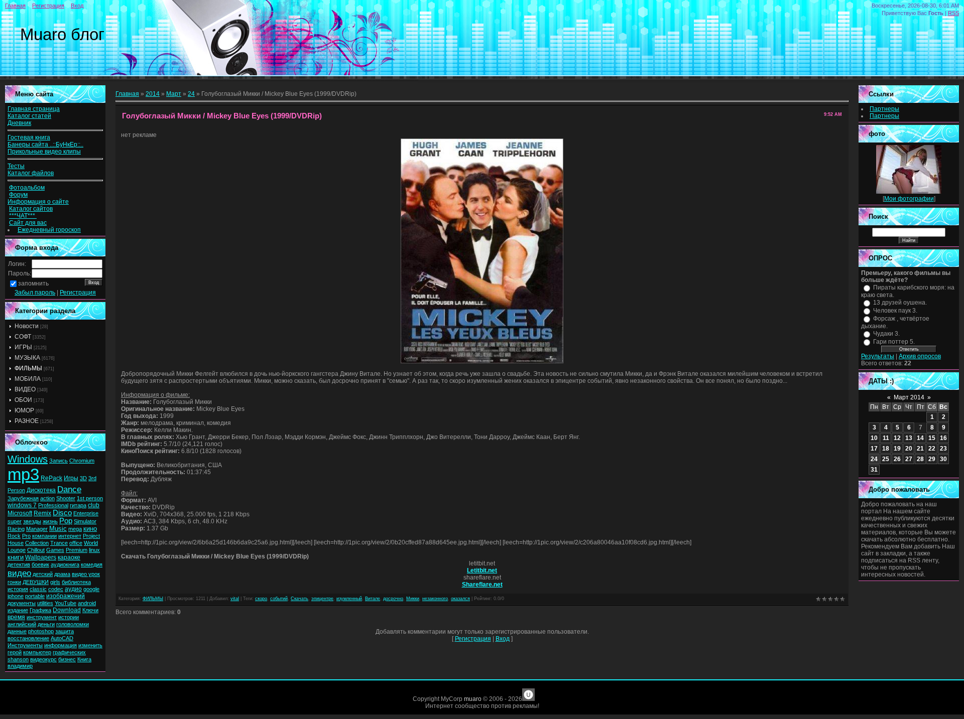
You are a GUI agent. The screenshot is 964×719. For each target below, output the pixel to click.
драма (62, 574)
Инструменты (25, 645)
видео (19, 573)
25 (885, 459)
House (16, 543)
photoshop (41, 631)
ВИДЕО (25, 389)
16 (943, 438)
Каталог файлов (31, 173)
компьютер (37, 652)
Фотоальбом (27, 187)
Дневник (19, 122)
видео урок (86, 574)
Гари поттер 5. (894, 341)
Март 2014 (909, 397)
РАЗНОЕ (27, 420)
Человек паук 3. (895, 310)
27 (908, 459)
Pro (26, 536)
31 (874, 469)
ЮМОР (24, 410)
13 (908, 438)
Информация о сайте (38, 201)
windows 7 (22, 505)
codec (55, 589)
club (93, 505)
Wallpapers (40, 557)
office (75, 543)
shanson (18, 659)
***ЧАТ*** (23, 215)
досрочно (393, 598)
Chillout (36, 550)
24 (191, 93)
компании (44, 536)
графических (69, 652)
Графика (40, 610)
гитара (78, 505)
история (18, 589)
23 (943, 448)
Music (58, 528)
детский (43, 574)
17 (874, 448)
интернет (69, 536)
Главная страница (34, 108)
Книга (84, 659)
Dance (69, 489)
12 (897, 438)
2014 (153, 93)
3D (83, 478)
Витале (372, 598)
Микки (412, 598)
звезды (32, 521)
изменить (90, 645)
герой (15, 652)
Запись (58, 461)
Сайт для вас (28, 222)
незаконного (435, 598)
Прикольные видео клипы (44, 151)
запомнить (33, 283)
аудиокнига (65, 564)
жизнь (50, 521)
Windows (28, 459)
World (91, 543)
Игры (71, 478)
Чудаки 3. (886, 333)
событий (279, 598)
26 (897, 459)
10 (874, 438)
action (47, 498)
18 (885, 448)
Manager (37, 529)
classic (38, 589)
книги (16, 557)
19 (897, 448)
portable (35, 596)
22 (931, 448)
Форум (18, 194)
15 (931, 438)
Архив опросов (920, 356)
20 (908, 448)
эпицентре (322, 598)
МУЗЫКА (27, 357)
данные (17, 631)
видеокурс (43, 659)
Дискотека (41, 490)
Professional (53, 505)
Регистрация (48, 6)
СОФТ (23, 336)
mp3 (23, 474)
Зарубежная (23, 498)
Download (67, 610)
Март (173, 93)
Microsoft (20, 513)
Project (91, 536)
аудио (73, 589)
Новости (27, 326)
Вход (77, 6)
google (91, 589)
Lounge (17, 550)
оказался (460, 598)
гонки (14, 582)
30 (943, 459)
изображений (65, 596)
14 (920, 438)
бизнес (67, 659)
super (15, 521)
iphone (16, 596)
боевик (40, 564)
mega (75, 529)
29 (931, 459)
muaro (472, 698)
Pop (65, 521)
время (16, 617)
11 (886, 438)
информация (60, 645)
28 (920, 459)
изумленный (349, 598)
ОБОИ (23, 399)
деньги (46, 624)
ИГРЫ (23, 347)
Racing (16, 529)
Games (55, 550)
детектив (19, 564)
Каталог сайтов (31, 208)
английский (22, 624)
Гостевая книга (29, 137)
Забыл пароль (35, 292)
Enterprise (85, 513)
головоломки (72, 624)
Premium (76, 550)
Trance (59, 543)
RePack (51, 478)
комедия (91, 564)
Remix (42, 513)
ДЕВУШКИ (36, 582)
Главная (15, 6)
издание (18, 610)
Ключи (90, 610)
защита (64, 631)
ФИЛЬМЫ (28, 368)
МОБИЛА (28, 378)
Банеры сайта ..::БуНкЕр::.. (45, 144)
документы (22, 603)
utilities (45, 603)
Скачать (299, 598)
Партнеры (884, 108)
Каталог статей (29, 115)
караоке (69, 557)
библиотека (76, 582)
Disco (62, 513)
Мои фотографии (909, 198)
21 (920, 448)
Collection (37, 543)
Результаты (877, 356)
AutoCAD (62, 638)
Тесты (16, 166)
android (87, 603)
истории (68, 617)
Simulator (85, 521)
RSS (953, 13)
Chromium (81, 461)
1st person (90, 498)
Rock (14, 536)
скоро (261, 598)
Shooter (65, 498)
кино (90, 528)
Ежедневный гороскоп (49, 229)
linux (94, 550)
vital (234, 598)
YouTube (65, 603)
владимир (20, 666)
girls (55, 582)
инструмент (42, 617)
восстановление (28, 638)
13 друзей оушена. (900, 302)
